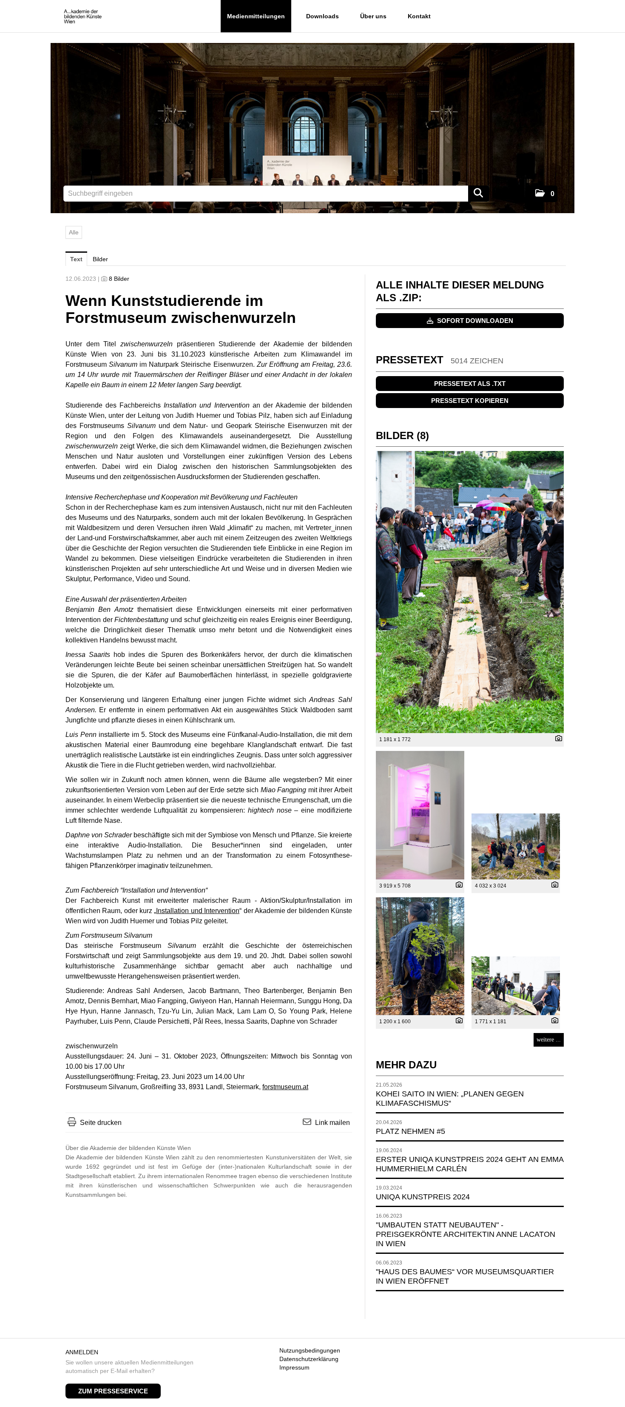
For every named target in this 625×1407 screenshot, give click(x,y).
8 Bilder (119, 278)
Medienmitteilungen (256, 16)
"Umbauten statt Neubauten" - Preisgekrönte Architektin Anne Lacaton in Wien (465, 1234)
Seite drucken (101, 1122)
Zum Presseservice (113, 1391)
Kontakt (419, 16)
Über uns (373, 16)
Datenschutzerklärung (308, 1359)
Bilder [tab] (100, 259)
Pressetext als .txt (470, 383)
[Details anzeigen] (556, 739)
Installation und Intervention (197, 910)
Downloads (322, 16)
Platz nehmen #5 (410, 1131)
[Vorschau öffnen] (470, 592)
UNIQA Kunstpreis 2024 (423, 1197)
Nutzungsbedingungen (309, 1350)
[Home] (82, 17)
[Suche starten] (478, 194)
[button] (544, 194)
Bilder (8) (402, 435)
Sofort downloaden (474, 320)
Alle (74, 232)
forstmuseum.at (285, 1086)
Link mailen (332, 1122)
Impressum (294, 1367)
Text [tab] (76, 259)
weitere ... (549, 1039)
